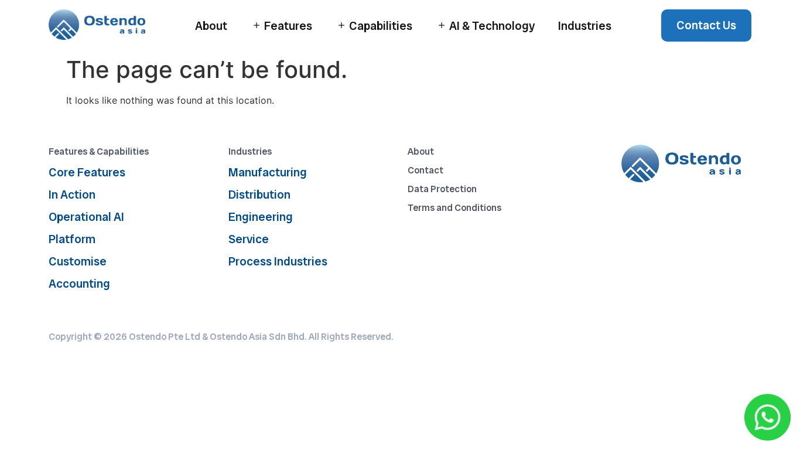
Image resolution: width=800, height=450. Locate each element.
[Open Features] (256, 25)
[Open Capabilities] (341, 25)
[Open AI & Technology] (442, 25)
